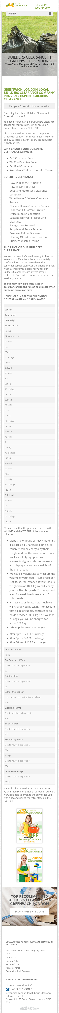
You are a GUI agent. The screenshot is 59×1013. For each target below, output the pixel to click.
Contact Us (11, 957)
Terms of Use (12, 964)
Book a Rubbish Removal (29, 911)
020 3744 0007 (42, 7)
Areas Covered (13, 967)
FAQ (8, 954)
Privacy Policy (12, 960)
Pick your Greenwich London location (29, 106)
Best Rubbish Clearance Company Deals (25, 950)
